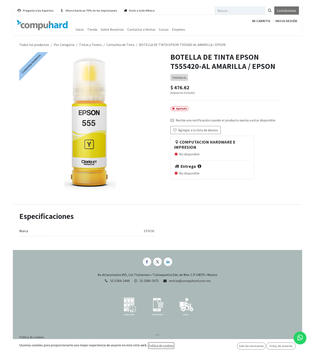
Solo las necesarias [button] (251, 346)
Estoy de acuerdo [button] (281, 346)
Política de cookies (161, 345)
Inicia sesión (286, 21)
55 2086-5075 (149, 281)
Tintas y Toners (90, 44)
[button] (157, 335)
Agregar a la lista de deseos (198, 130)
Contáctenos (286, 10)
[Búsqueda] (269, 10)
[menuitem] (80, 29)
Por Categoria (64, 44)
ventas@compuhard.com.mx (190, 281)
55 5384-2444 (119, 281)
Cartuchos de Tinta (120, 44)
